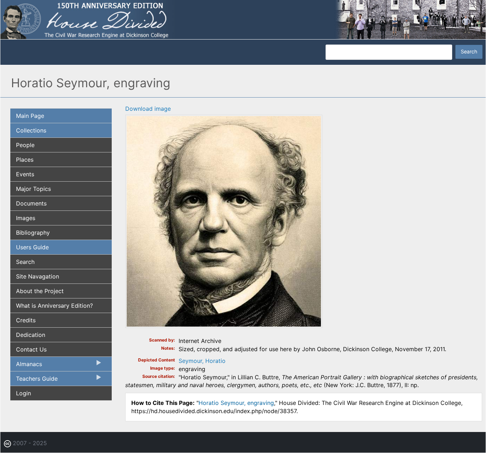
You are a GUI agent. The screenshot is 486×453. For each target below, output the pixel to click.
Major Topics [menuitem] (33, 188)
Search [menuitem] (25, 261)
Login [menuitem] (23, 393)
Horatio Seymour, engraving (236, 402)
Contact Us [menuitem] (31, 349)
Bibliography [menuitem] (33, 232)
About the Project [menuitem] (40, 291)
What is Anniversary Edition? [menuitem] (54, 305)
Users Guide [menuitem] (32, 247)
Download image (148, 108)
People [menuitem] (25, 145)
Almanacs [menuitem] (26, 365)
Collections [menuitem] (31, 130)
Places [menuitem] (24, 159)
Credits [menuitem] (26, 320)
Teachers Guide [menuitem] (34, 380)
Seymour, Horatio (202, 360)
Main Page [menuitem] (30, 115)
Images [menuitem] (25, 218)
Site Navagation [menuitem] (37, 276)
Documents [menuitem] (31, 203)
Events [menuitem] (25, 174)
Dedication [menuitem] (30, 334)
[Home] (243, 18)
